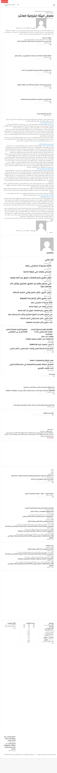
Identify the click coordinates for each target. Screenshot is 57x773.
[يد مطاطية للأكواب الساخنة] (33, 625)
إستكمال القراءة (50, 437)
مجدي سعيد (48, 637)
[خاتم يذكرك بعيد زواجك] (28, 642)
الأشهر (52, 469)
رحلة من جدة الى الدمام (13, 145)
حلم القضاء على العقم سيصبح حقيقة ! (40, 338)
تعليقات (52, 472)
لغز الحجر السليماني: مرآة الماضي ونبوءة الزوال (41, 521)
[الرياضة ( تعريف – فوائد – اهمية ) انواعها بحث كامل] (45, 482)
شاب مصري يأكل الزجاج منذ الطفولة (35, 298)
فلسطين (52, 635)
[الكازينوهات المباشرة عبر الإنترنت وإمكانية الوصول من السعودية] (39, 529)
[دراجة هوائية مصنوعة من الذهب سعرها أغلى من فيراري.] (46, 376)
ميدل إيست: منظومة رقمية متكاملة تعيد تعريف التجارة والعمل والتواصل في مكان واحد (29, 526)
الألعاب (48, 625)
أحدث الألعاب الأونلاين (46, 368)
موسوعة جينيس (51, 639)
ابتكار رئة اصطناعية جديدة (44, 114)
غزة (44, 634)
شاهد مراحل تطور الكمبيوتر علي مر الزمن (42, 479)
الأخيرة (52, 470)
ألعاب (52, 625)
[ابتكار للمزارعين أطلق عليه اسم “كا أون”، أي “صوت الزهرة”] (33, 627)
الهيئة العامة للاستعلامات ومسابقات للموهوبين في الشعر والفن (33, 56)
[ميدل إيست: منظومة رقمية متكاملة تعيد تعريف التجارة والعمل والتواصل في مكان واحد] (35, 524)
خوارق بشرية (48, 279)
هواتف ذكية (48, 641)
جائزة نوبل (47, 632)
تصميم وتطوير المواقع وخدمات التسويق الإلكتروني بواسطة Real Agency (20, 754)
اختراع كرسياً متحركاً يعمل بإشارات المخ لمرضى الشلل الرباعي (32, 348)
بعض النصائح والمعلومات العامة (42, 360)
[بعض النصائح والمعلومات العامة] (48, 352)
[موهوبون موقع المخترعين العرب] (12, 5)
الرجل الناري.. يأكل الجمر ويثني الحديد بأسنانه (32, 292)
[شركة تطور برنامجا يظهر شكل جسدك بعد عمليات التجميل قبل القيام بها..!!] (46, 394)
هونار (52, 643)
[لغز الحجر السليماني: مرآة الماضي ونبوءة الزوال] (50, 519)
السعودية (52, 630)
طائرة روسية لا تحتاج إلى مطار (38, 266)
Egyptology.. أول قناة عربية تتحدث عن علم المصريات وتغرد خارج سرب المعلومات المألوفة (30, 390)
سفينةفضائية (49, 634)
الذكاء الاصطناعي (49, 627)
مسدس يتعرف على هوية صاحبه (37, 272)
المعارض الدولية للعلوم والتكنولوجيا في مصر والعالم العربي (32, 364)
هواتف (52, 641)
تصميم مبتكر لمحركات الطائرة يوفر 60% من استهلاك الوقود (34, 85)
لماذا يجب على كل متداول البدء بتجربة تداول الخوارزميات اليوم (34, 41)
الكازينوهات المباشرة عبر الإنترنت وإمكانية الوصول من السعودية (36, 531)
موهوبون (34, 28)
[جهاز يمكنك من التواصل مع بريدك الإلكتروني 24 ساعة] (43, 59)
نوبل (46, 639)
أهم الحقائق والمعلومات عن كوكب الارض (42, 511)
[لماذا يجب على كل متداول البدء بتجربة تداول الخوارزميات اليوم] (37, 39)
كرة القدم (47, 636)
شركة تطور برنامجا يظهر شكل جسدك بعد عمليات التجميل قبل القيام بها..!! (34, 405)
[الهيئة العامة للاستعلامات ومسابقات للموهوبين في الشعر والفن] (44, 44)
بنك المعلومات (48, 12)
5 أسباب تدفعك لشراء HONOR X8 (42, 344)
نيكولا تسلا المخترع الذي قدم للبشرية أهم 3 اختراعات (39, 508)
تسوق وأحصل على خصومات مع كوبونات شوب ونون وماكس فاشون (9, 746)
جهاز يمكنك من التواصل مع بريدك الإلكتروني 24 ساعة (36, 70)
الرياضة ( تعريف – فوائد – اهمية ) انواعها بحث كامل (39, 493)
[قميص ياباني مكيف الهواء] (23, 627)
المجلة (47, 11)
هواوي (44, 641)
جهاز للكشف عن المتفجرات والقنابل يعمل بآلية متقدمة (36, 99)
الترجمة (45, 625)
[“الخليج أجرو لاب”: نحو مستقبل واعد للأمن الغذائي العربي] (41, 514)
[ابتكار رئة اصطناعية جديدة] (43, 102)
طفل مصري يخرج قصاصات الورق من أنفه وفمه (30, 278)
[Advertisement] (28, 453)
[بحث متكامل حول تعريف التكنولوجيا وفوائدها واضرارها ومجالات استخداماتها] (51, 474)
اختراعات (49, 268)
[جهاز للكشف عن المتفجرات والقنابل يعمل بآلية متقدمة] (43, 88)
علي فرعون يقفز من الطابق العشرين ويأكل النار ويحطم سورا (30, 285)
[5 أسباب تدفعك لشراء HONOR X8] (50, 342)
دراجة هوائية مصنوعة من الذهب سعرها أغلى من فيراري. (39, 387)
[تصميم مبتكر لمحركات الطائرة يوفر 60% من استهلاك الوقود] (43, 73)
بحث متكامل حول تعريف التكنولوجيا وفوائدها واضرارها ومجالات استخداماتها (32, 476)
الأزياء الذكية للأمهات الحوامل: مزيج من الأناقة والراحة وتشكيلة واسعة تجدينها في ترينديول (31, 537)
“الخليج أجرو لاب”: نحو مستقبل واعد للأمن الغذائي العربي (38, 516)
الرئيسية (51, 11)
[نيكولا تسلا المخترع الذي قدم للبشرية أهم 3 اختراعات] (45, 497)
